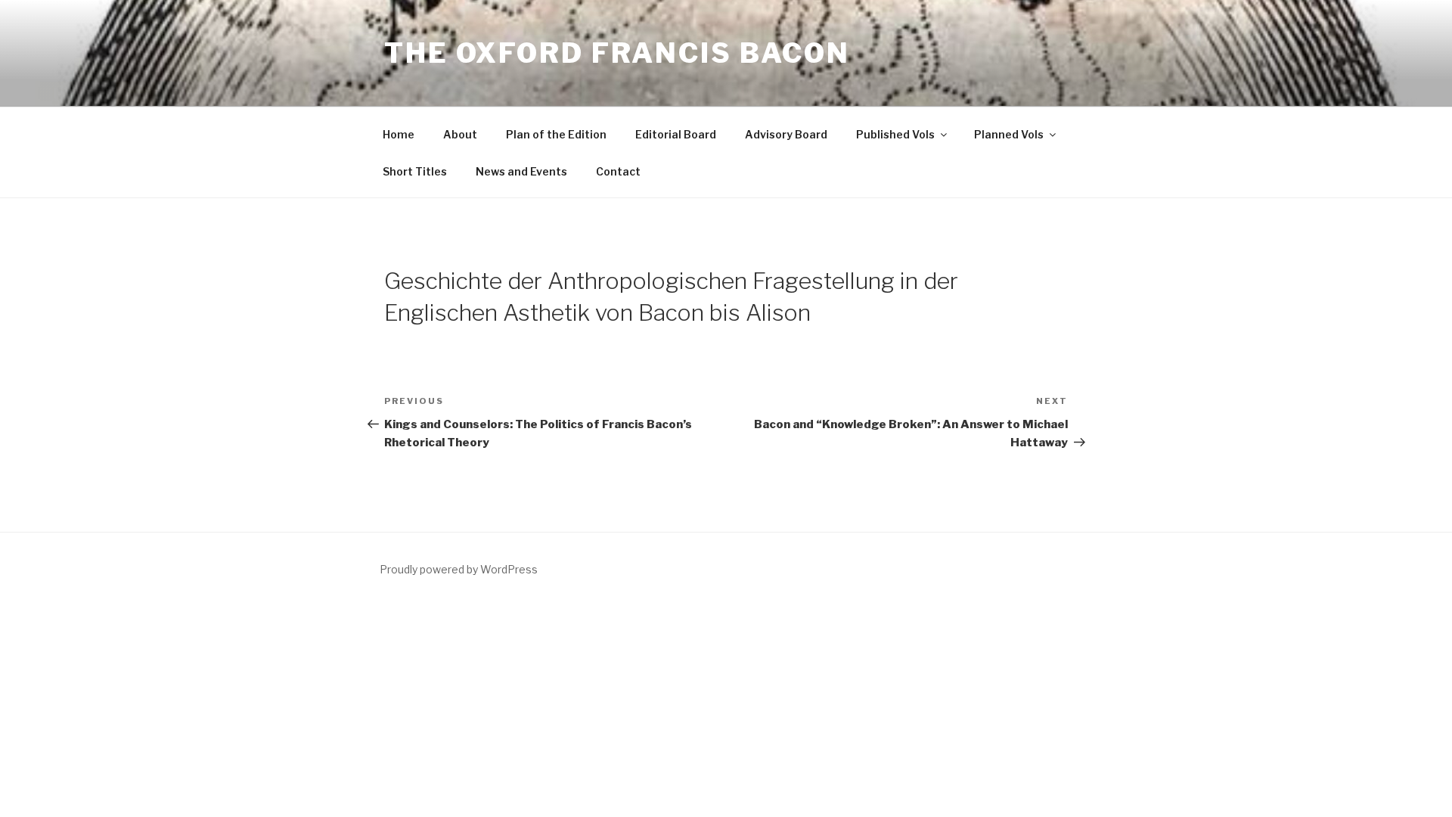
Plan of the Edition (556, 134)
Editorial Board (675, 134)
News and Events (521, 171)
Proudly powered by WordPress (459, 569)
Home (398, 134)
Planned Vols (1009, 134)
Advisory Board (786, 134)
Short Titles (415, 171)
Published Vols (895, 134)
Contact (618, 171)
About (460, 134)
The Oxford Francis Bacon (617, 53)
